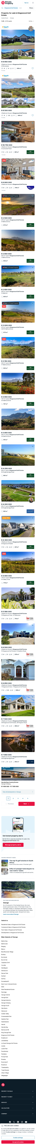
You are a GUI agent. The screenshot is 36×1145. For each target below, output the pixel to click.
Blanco (3, 949)
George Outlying (5, 1003)
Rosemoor (4, 1064)
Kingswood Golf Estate (7, 1035)
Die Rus (3, 978)
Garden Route (4, 18)
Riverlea (3, 1059)
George (12, 18)
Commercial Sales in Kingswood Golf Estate (13, 927)
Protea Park (4, 1056)
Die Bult (3, 976)
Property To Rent (6, 1096)
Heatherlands (5, 1021)
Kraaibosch (4, 1038)
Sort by (30, 21)
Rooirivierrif (4, 1062)
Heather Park (5, 1019)
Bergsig (3, 946)
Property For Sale (7, 1091)
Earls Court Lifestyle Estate (8, 984)
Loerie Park (4, 1048)
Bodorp (3, 954)
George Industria (6, 1000)
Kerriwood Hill (5, 1030)
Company (4, 1113)
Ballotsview (4, 943)
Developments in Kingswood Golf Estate (12, 932)
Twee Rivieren (5, 1070)
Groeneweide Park (6, 1016)
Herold (3, 1024)
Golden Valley (5, 1013)
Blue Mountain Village (7, 952)
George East (4, 997)
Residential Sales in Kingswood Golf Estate (13, 924)
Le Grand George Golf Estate (9, 1043)
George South (5, 1005)
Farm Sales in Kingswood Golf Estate (11, 930)
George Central (5, 995)
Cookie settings (18, 1137)
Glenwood (4, 1011)
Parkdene (4, 1054)
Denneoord (4, 970)
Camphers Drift (5, 962)
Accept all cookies (18, 1142)
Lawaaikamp (4, 1040)
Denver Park (4, 973)
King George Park (6, 1032)
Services (4, 1102)
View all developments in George (12, 792)
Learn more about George (11, 914)
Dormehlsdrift (5, 981)
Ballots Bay (4, 941)
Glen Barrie (4, 1008)
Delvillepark (4, 968)
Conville (3, 965)
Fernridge (4, 992)
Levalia (3, 1046)
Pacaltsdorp (4, 1051)
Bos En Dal (4, 960)
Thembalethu (5, 1067)
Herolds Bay (4, 1027)
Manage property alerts (13, 845)
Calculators (5, 1108)
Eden (2, 986)
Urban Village (5, 1073)
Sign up (26, 2)
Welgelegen (4, 1075)
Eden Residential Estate (7, 989)
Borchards (4, 957)
